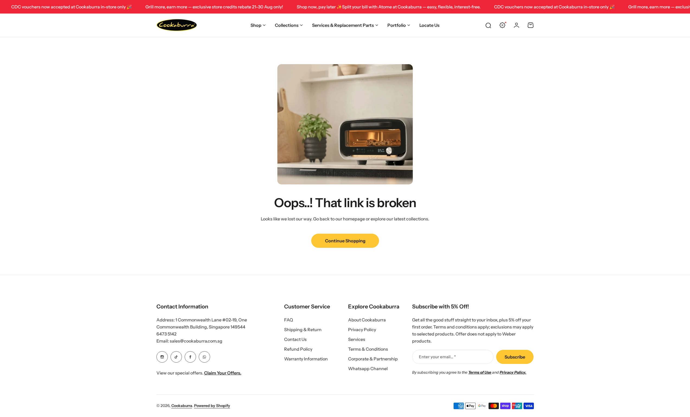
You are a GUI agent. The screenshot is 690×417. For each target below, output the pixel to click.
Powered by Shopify (212, 405)
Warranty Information (306, 358)
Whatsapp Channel (368, 368)
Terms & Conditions (368, 349)
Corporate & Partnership (373, 358)
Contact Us (295, 339)
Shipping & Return (303, 329)
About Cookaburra (367, 319)
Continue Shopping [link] (345, 240)
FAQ (288, 319)
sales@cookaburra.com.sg (196, 341)
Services (356, 339)
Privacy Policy (362, 329)
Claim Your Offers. (222, 373)
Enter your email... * (437, 356)
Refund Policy (298, 349)
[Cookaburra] (176, 25)
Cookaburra (181, 405)
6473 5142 (166, 334)
